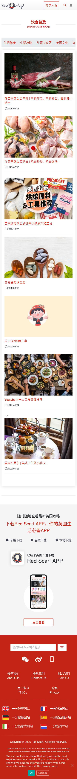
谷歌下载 (41, 540)
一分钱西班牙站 (60, 717)
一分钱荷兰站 (58, 726)
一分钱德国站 (20, 717)
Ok (31, 773)
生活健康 (10, 43)
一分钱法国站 (58, 708)
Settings (42, 773)
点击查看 (38, 622)
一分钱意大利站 (22, 726)
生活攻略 (26, 43)
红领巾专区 (44, 43)
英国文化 (62, 43)
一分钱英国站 (20, 708)
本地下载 (65, 540)
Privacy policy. (50, 766)
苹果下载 (16, 540)
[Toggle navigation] (71, 5)
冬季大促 (51, 5)
